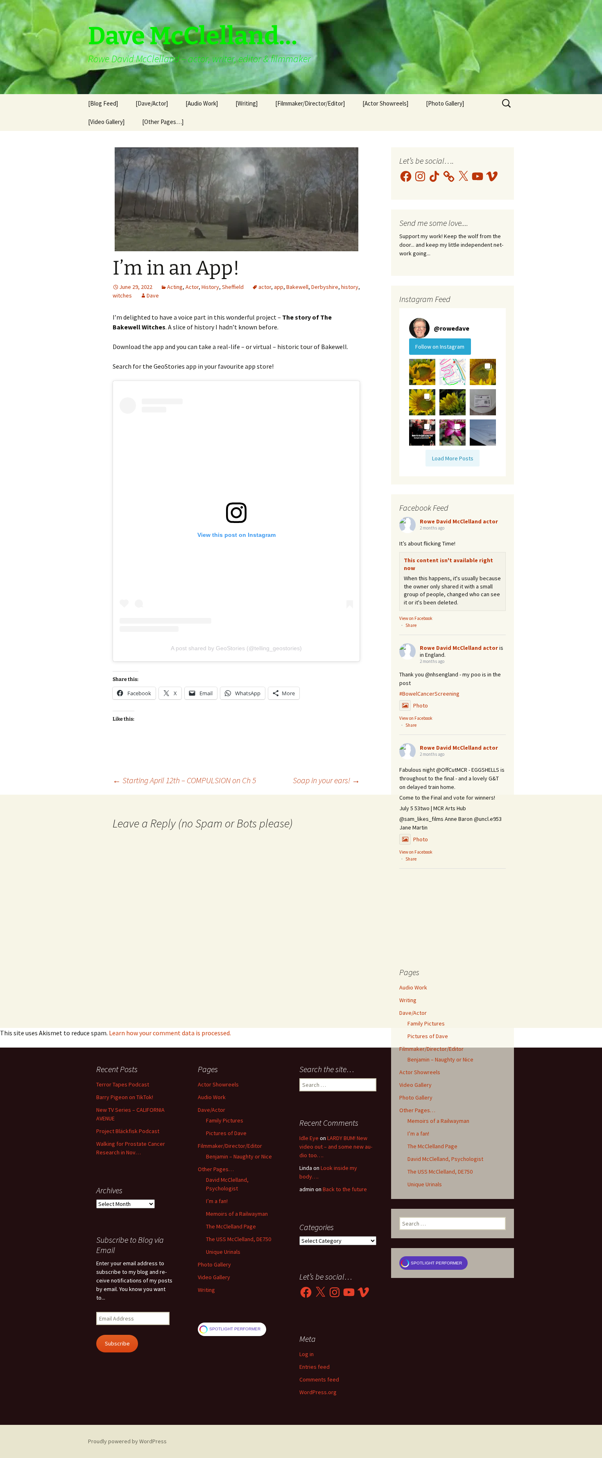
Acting (175, 287)
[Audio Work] (202, 103)
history (349, 287)
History (210, 287)
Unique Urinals (424, 1184)
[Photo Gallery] (445, 103)
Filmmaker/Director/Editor (431, 1048)
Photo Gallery (415, 1097)
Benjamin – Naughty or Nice (440, 1059)
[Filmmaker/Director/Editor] (310, 103)
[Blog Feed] (103, 103)
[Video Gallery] (106, 122)
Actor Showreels (419, 1072)
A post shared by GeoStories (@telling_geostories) (236, 648)
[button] (422, 372)
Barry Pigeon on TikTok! (124, 1097)
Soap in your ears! (326, 780)
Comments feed (319, 1379)
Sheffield (233, 287)
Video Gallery (415, 1084)
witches (122, 295)
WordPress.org (318, 1392)
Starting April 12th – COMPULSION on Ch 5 (184, 780)
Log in (306, 1354)
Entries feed (314, 1366)
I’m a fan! (418, 1133)
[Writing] (246, 103)
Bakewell (297, 287)
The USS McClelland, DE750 (440, 1171)
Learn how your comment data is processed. (170, 1033)
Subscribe (117, 1343)
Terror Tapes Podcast (122, 1084)
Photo (420, 705)
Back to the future (345, 1189)
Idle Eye (309, 1138)
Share (410, 625)
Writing (407, 1000)
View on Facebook (415, 618)
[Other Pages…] (162, 122)
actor (264, 287)
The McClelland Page (432, 1146)
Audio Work (413, 987)
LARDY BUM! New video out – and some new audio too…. (335, 1146)
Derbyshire (324, 287)
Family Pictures (426, 1023)
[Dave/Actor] (152, 103)
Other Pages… (417, 1110)
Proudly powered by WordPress (127, 1441)
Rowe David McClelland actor (459, 521)
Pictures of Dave (427, 1036)
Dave (153, 295)
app (278, 287)
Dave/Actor (413, 1012)
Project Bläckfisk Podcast (127, 1131)
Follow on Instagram (439, 346)
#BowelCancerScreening (429, 693)
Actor (192, 287)
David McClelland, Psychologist (445, 1159)
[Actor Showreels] (385, 103)
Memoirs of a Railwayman (438, 1120)
